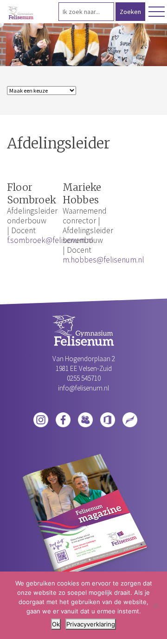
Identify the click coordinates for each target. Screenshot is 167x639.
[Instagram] (40, 419)
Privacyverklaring (90, 624)
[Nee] (155, 605)
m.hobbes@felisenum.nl (103, 260)
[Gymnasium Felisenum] (21, 13)
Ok (56, 624)
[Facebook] (63, 419)
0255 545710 (84, 378)
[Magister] (85, 419)
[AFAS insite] (129, 419)
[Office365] (107, 419)
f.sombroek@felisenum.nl (50, 240)
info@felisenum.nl (83, 387)
